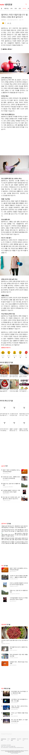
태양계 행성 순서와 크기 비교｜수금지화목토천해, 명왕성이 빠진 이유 (24, 414)
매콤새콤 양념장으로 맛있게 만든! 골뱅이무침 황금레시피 (4, 375)
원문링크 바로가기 (6, 347)
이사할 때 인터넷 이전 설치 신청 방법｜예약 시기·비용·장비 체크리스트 (14, 414)
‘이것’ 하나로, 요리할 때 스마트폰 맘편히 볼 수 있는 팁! (24, 375)
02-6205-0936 (5, 746)
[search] (26, 4)
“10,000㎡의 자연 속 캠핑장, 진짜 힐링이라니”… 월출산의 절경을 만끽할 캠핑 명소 (19, 576)
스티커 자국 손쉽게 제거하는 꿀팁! (14, 390)
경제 (20, 8)
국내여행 (11, 577)
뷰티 (11, 8)
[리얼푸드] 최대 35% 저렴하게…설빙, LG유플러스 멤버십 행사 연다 (23, 390)
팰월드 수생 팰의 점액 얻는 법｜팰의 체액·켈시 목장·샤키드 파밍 (24, 429)
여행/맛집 (6, 8)
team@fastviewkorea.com (20, 746)
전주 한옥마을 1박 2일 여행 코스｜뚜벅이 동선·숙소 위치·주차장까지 (4, 414)
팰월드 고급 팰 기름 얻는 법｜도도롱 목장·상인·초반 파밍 (14, 429)
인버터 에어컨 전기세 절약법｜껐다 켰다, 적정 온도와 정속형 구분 (4, 429)
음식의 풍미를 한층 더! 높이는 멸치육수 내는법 (14, 375)
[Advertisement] (14, 142)
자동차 (4, 500)
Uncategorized (5, 486)
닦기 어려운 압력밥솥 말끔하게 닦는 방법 (4, 390)
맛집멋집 (3, 642)
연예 (16, 8)
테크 (10, 664)
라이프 (24, 8)
